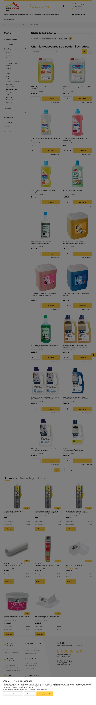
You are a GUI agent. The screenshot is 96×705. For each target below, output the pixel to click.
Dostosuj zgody (30, 693)
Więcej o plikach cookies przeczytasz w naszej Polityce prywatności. (25, 689)
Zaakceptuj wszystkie (44, 693)
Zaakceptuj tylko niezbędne (13, 693)
